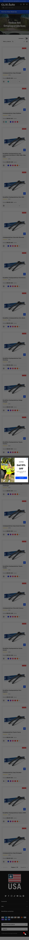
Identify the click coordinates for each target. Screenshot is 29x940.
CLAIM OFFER (21, 477)
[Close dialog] (27, 459)
